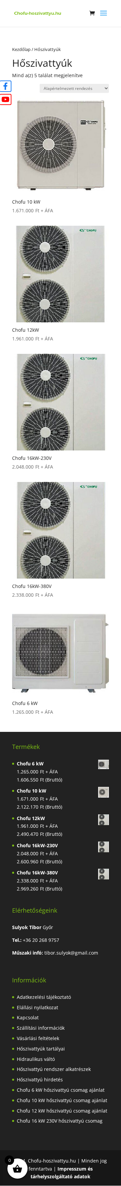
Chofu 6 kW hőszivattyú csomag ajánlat (61, 1090)
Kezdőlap (21, 49)
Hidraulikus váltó (36, 1059)
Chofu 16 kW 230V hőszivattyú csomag (60, 1121)
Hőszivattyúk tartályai (41, 1048)
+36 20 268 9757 (41, 940)
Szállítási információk (41, 1028)
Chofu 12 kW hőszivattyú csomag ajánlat (62, 1111)
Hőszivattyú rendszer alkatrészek (54, 1069)
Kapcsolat (28, 1017)
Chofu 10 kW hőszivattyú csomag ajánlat (62, 1100)
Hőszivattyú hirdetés (40, 1079)
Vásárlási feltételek (38, 1038)
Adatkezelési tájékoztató (44, 997)
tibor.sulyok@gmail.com (71, 953)
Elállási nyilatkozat (37, 1007)
